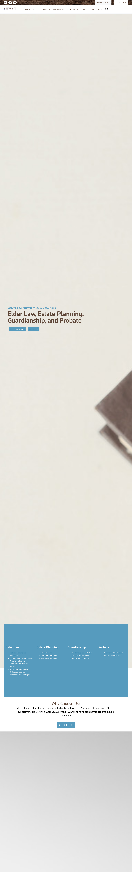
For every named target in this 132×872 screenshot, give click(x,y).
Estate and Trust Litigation (112, 655)
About (45, 9)
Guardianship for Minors (80, 658)
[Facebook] (10, 2)
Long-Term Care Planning (49, 655)
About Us (66, 725)
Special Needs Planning (49, 658)
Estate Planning (46, 653)
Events (84, 9)
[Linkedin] (5, 2)
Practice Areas (31, 9)
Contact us (95, 9)
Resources (71, 9)
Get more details (18, 329)
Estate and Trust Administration (113, 653)
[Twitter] (15, 2)
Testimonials (58, 9)
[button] (103, 2)
